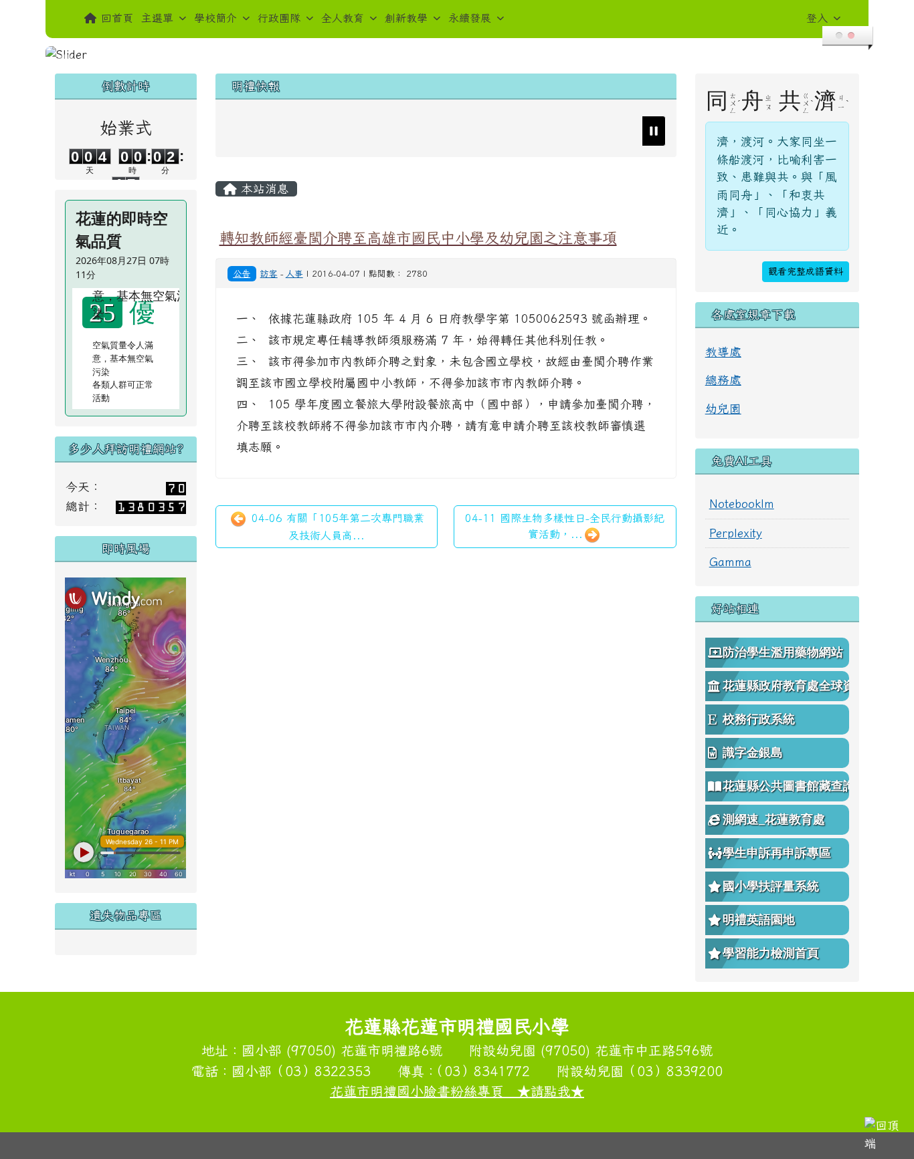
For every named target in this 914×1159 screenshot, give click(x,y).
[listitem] (406, 131)
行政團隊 (279, 18)
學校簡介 (215, 18)
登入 (817, 18)
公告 (241, 273)
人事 (294, 273)
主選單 (157, 18)
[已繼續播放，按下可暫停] (654, 131)
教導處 (723, 352)
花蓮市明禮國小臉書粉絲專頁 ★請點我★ (457, 1091)
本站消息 (263, 189)
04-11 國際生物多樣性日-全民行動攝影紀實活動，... (564, 526)
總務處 (723, 380)
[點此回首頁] (456, 54)
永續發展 (469, 18)
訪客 (269, 273)
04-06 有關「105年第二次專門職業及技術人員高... (336, 527)
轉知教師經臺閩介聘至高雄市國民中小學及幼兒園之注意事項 (418, 237)
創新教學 (406, 18)
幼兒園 (723, 408)
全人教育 (342, 18)
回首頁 (117, 18)
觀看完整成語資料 (805, 271)
